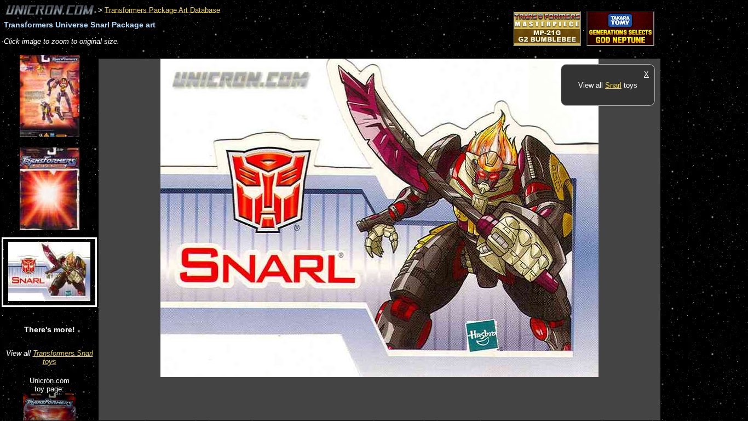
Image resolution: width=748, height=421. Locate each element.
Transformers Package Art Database (162, 9)
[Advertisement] (298, 53)
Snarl (613, 85)
